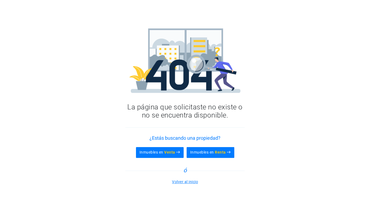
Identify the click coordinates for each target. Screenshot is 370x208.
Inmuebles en (157, 152)
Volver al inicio (185, 182)
